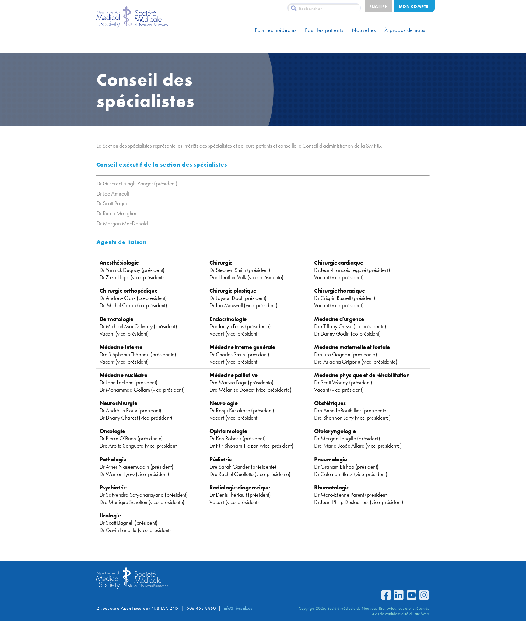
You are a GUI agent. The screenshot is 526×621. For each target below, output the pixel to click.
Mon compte (413, 6)
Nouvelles (364, 30)
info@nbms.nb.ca (238, 608)
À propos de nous (404, 30)
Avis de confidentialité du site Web (400, 613)
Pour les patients (324, 30)
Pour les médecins (276, 30)
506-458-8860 (201, 608)
